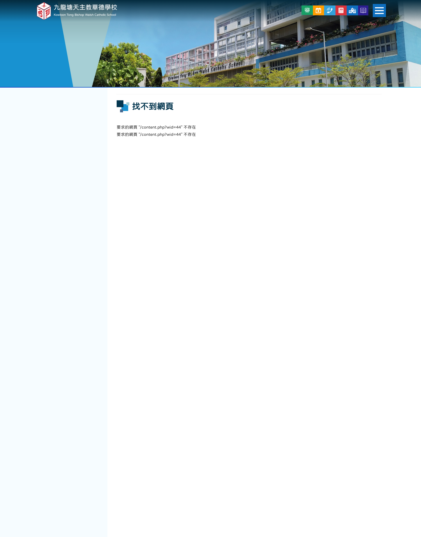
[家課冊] (341, 10)
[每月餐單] (318, 10)
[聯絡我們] (329, 10)
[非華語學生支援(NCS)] (307, 10)
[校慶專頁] (352, 10)
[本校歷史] (363, 10)
